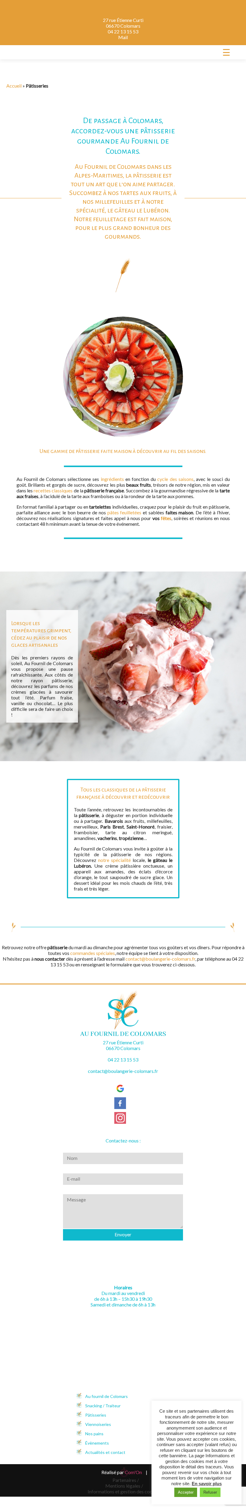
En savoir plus (207, 1483)
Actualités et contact (105, 1452)
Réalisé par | (124, 1472)
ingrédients (112, 479)
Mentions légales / (124, 1486)
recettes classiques (53, 490)
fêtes (166, 518)
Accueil (14, 85)
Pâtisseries (95, 1415)
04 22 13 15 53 (123, 31)
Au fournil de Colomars (106, 1396)
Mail (123, 37)
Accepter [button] (186, 1492)
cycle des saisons (175, 479)
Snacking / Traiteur (103, 1405)
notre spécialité (114, 860)
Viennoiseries (98, 1424)
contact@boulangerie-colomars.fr (160, 959)
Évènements (97, 1442)
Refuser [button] (210, 1492)
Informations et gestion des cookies (124, 1491)
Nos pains (94, 1433)
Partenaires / (125, 1480)
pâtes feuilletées (124, 512)
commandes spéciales (92, 953)
